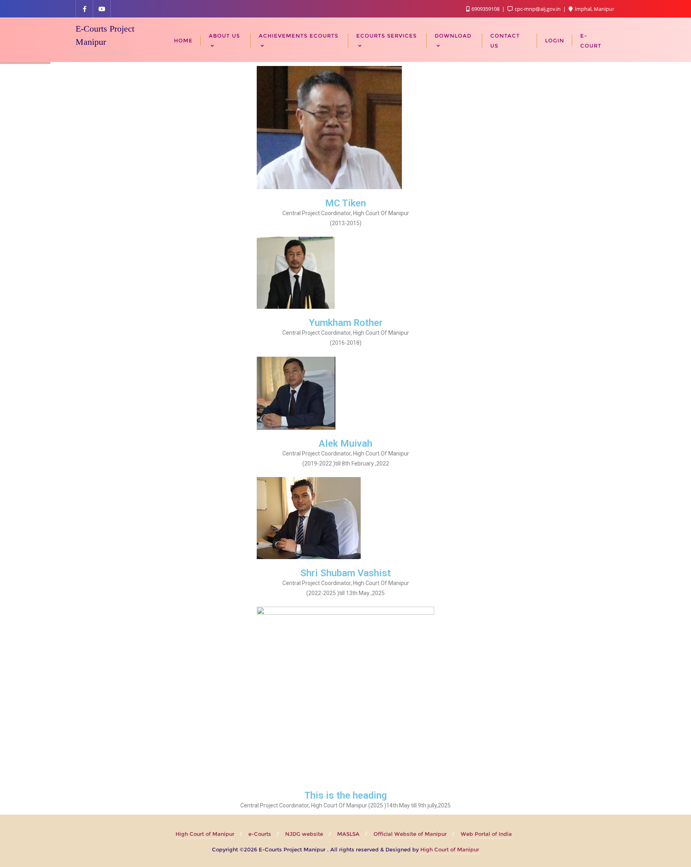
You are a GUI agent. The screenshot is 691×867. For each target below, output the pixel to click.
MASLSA (348, 834)
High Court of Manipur (205, 834)
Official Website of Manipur (410, 834)
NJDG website (304, 834)
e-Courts (259, 834)
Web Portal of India (486, 834)
